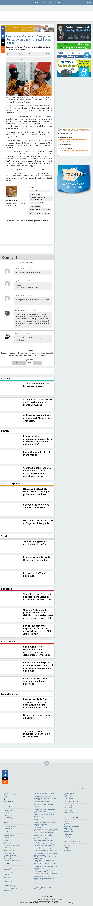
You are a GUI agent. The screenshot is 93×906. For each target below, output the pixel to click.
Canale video (7, 874)
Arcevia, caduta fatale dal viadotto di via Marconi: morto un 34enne (37, 402)
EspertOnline (7, 817)
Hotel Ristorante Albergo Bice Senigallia (44, 865)
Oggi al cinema (8, 890)
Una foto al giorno (9, 868)
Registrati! (38, 363)
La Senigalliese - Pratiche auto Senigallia (45, 844)
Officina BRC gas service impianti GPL (44, 860)
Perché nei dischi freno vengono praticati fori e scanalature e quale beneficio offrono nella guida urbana (36, 705)
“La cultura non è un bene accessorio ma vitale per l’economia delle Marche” (37, 597)
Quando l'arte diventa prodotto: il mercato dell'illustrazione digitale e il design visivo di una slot (38, 614)
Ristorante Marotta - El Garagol (42, 839)
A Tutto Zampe (8, 815)
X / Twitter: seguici (9, 853)
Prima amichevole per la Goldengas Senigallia (36, 558)
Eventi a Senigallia (9, 858)
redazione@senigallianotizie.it (12, 845)
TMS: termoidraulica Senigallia (42, 796)
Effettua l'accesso (19, 363)
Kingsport (66, 847)
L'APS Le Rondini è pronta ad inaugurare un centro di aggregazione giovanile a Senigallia (38, 666)
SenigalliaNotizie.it (69, 793)
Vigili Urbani (45, 213)
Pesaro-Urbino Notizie (70, 814)
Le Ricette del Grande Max (11, 814)
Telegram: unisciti (9, 850)
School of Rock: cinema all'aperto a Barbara (36, 506)
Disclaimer (50, 903)
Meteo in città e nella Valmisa (12, 887)
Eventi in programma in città (11, 888)
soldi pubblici (47, 210)
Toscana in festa (68, 834)
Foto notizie (7, 869)
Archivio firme (8, 847)
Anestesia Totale (8, 828)
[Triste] (15, 228)
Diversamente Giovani (10, 826)
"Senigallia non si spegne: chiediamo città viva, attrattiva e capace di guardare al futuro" (37, 472)
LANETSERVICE (32, 903)
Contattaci (7, 844)
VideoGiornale (8, 812)
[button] (88, 2)
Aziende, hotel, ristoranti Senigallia (43, 832)
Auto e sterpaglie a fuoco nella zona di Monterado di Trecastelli (38, 418)
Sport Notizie (67, 848)
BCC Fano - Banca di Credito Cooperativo (45, 821)
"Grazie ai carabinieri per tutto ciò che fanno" (36, 385)
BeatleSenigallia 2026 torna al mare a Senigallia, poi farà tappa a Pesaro (37, 492)
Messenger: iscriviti (9, 852)
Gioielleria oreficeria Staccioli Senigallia (44, 878)
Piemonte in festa (68, 831)
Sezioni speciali (8, 877)
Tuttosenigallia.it (68, 798)
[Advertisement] (74, 93)
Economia (7, 803)
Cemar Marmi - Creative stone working (44, 809)
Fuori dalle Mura (8, 801)
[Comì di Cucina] (27, 31)
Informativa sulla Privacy (66, 903)
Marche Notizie (68, 806)
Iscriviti (6, 840)
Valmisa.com (67, 796)
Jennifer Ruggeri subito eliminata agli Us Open (36, 543)
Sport (5, 798)
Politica (48, 54)
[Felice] (36, 228)
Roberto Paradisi (14, 200)
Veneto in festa (68, 838)
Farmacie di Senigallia (10, 855)
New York (40, 203)
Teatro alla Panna (35, 213)
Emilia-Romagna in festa (70, 825)
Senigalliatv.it (67, 795)
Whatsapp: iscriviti (9, 848)
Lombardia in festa (69, 829)
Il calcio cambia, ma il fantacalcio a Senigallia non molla (36, 681)
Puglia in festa (68, 833)
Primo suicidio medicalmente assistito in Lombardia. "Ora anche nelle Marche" (37, 440)
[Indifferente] (25, 228)
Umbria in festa (68, 836)
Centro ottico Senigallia (40, 811)
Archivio (6, 837)
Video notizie (7, 876)
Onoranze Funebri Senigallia (12, 857)
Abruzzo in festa (68, 823)
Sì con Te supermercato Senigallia (43, 834)
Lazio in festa (67, 828)
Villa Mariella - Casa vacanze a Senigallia (45, 863)
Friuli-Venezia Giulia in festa (71, 826)
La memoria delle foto (10, 819)
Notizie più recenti (9, 835)
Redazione (7, 839)
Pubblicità (56, 903)
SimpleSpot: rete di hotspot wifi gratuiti (44, 813)
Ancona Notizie (68, 807)
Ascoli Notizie (67, 809)
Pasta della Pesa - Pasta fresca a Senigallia (46, 852)
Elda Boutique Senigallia (40, 879)
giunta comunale (35, 194)
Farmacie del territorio (10, 885)
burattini (32, 191)
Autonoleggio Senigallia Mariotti (42, 803)
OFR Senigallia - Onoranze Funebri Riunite (46, 850)
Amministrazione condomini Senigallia (44, 830)
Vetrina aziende (8, 842)
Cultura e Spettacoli (9, 795)
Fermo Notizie (68, 810)
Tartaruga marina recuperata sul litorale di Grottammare (37, 734)
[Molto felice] (46, 228)
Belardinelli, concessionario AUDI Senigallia (46, 829)
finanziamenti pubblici (42, 191)
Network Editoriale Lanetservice (13, 860)
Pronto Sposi (67, 850)
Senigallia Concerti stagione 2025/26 (44, 876)
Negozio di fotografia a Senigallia (43, 848)
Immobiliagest (67, 852)
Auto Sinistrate (68, 845)
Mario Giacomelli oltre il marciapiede (36, 453)
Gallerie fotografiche (9, 871)
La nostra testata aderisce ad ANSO (44, 887)
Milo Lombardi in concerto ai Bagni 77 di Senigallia (38, 522)
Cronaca (6, 793)
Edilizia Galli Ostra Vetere (41, 808)
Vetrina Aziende (8, 810)
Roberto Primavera (35, 210)
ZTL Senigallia (38, 889)
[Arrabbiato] (4, 228)
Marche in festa (68, 821)
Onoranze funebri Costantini (41, 801)
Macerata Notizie (68, 812)
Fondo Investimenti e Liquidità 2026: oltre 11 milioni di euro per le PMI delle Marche (37, 629)
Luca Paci (33, 203)
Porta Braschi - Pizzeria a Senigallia (44, 861)
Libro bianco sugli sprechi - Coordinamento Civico (38, 198)
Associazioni (7, 800)
